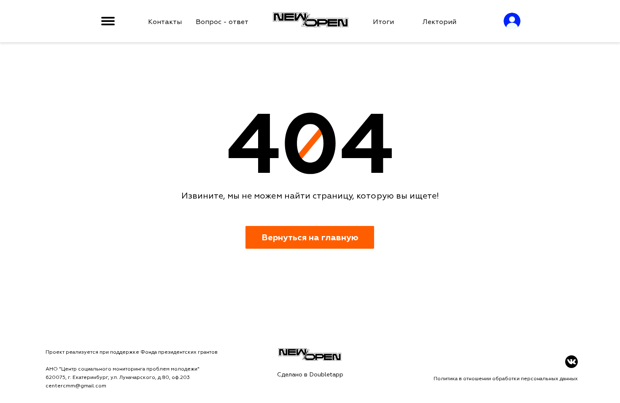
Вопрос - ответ (222, 22)
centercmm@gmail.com (76, 386)
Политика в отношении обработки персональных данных (506, 379)
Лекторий (439, 22)
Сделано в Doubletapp (310, 374)
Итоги (383, 22)
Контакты (165, 22)
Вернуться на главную (309, 237)
